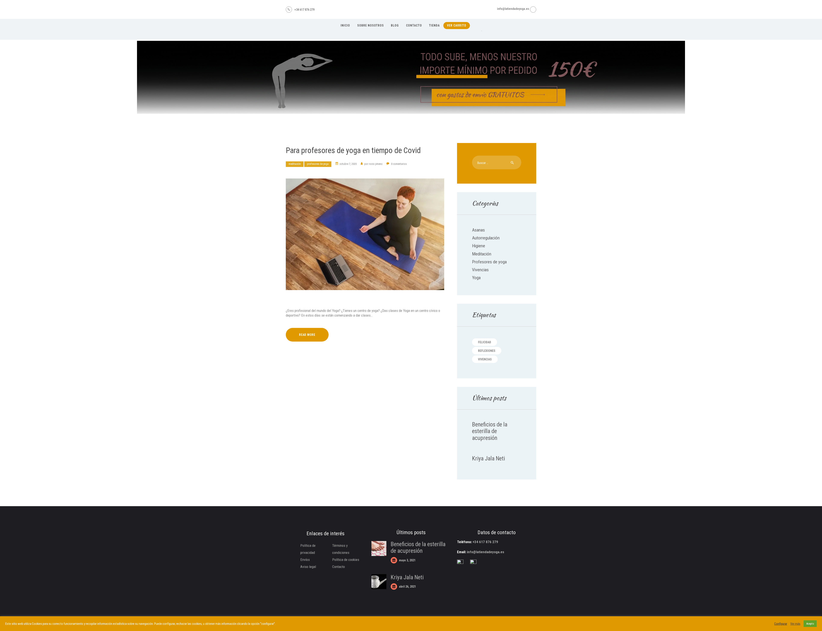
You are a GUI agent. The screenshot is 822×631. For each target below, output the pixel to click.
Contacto (338, 567)
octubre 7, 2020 (348, 163)
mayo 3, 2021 (407, 560)
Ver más (795, 624)
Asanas (478, 230)
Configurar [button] (780, 624)
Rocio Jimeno (373, 163)
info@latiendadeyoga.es (485, 552)
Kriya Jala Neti (488, 458)
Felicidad (484, 342)
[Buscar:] (496, 163)
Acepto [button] (810, 623)
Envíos (305, 559)
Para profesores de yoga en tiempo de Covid (353, 150)
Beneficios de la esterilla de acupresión (489, 431)
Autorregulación (486, 237)
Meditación (295, 163)
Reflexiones (486, 350)
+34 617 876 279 (485, 542)
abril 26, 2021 (407, 586)
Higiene (478, 245)
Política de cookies (345, 559)
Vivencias (480, 269)
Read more (307, 334)
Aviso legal (308, 567)
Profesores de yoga (318, 163)
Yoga (476, 277)
